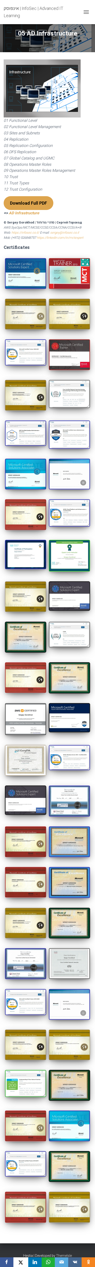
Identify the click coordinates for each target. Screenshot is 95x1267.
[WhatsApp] (48, 1262)
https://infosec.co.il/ (25, 232)
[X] (20, 1262)
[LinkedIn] (35, 1262)
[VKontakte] (75, 1262)
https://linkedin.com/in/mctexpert (60, 237)
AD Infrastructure (24, 213)
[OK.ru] (88, 1262)
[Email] (61, 1262)
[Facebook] (6, 1262)
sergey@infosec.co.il (64, 232)
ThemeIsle (64, 1256)
